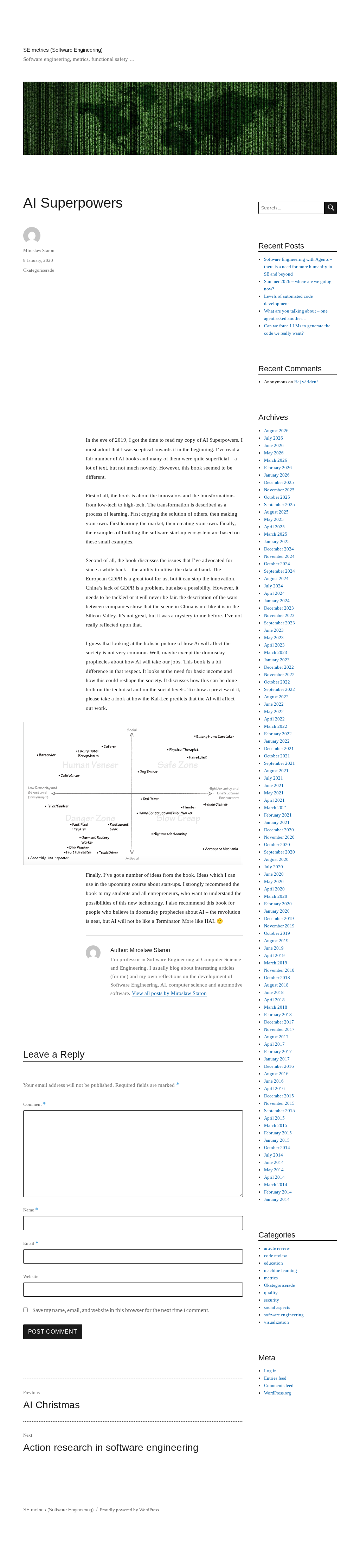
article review (277, 1248)
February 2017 (278, 1051)
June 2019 (274, 948)
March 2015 (275, 1125)
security (271, 1300)
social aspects (277, 1307)
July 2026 (273, 438)
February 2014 (278, 1192)
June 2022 (274, 704)
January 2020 (277, 911)
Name (30, 1210)
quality (271, 1292)
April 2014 (274, 1177)
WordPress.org (277, 1393)
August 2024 (276, 578)
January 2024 (277, 600)
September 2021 (279, 763)
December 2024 (279, 549)
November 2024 (279, 556)
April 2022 (274, 719)
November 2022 (279, 674)
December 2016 (279, 1066)
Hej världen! (306, 381)
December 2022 (279, 667)
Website (30, 1276)
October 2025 (277, 497)
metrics (271, 1277)
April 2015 (274, 1118)
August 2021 (276, 770)
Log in (270, 1370)
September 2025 (279, 504)
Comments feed (279, 1385)
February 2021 (278, 815)
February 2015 (278, 1132)
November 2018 (279, 970)
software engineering (284, 1314)
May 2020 (274, 881)
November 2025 (279, 489)
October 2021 (277, 755)
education (273, 1263)
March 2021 (275, 807)
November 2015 (279, 1103)
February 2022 (278, 733)
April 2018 (274, 999)
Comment (34, 1104)
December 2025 (279, 482)
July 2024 (273, 585)
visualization (276, 1322)
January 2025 (277, 541)
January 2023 (277, 659)
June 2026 (274, 445)
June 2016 (274, 1081)
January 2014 (277, 1199)
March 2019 (275, 962)
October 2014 (277, 1147)
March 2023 (275, 652)
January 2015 (277, 1140)
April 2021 (274, 800)
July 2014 (273, 1155)
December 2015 (279, 1095)
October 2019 (277, 933)
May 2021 (274, 792)
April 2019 (274, 955)
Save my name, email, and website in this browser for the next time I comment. (121, 1311)
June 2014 (274, 1162)
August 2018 (276, 985)
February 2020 (278, 903)
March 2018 (275, 1007)
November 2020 (279, 837)
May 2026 (274, 452)
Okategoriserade (38, 270)
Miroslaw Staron (38, 250)
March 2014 (275, 1184)
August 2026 (276, 430)
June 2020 (274, 874)
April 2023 (274, 645)
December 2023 (279, 608)
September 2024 (279, 571)
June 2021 (274, 785)
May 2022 (274, 711)
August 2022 (276, 696)
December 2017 (279, 1022)
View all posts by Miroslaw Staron (169, 993)
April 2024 (274, 593)
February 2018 (278, 1014)
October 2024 (277, 563)
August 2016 (276, 1073)
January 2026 (277, 475)
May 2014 (274, 1169)
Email (30, 1243)
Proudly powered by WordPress (129, 1509)
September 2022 (279, 689)
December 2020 (279, 829)
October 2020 (277, 844)
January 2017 (277, 1059)
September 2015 (279, 1110)
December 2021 (279, 748)
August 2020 (276, 859)
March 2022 (275, 726)
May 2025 (274, 519)
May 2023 (274, 637)
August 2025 (276, 512)
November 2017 (279, 1029)
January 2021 (277, 822)
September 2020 (279, 852)
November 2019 (279, 925)
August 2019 (276, 940)
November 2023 (279, 615)
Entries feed (275, 1378)
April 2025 (274, 526)
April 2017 (274, 1044)
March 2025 (275, 534)
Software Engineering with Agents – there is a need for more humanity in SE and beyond (298, 267)
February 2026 (278, 467)
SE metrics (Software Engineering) (63, 50)
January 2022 (277, 741)
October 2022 (277, 682)
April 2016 (274, 1088)
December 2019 (279, 918)
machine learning (280, 1270)
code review (275, 1255)
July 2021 (273, 778)
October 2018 (277, 977)
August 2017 (276, 1036)
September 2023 (279, 622)
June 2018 (274, 992)
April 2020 (274, 889)
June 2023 (274, 630)
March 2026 (275, 460)
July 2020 (273, 866)
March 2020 (275, 896)
